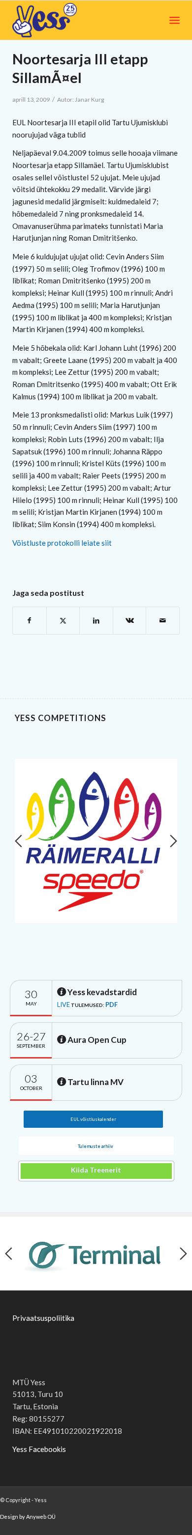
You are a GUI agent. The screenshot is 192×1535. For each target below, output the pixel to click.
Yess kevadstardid (101, 992)
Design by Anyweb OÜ (28, 1516)
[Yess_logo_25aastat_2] (65, 20)
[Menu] (174, 20)
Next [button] (173, 841)
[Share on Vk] (129, 620)
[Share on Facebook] (29, 620)
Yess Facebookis (39, 1449)
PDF (111, 1004)
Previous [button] (18, 841)
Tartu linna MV (95, 1082)
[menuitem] (174, 20)
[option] (96, 841)
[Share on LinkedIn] (96, 620)
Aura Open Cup (96, 1039)
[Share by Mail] (162, 620)
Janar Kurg (89, 99)
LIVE (63, 1004)
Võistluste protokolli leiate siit (62, 542)
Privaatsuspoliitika (43, 1317)
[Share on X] (63, 620)
